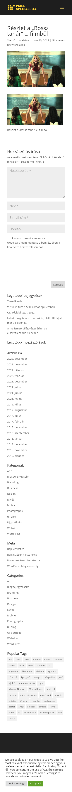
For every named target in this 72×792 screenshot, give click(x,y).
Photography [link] (15, 511)
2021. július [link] (14, 387)
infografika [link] (49, 677)
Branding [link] (13, 482)
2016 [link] (26, 659)
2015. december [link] (17, 444)
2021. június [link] (14, 393)
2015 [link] (17, 659)
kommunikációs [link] (27, 683)
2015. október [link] (15, 456)
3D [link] (10, 659)
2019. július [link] (14, 404)
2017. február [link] (15, 421)
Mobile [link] (11, 505)
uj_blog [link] (11, 516)
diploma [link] (41, 665)
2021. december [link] (17, 381)
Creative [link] (58, 659)
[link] (22, 7)
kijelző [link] (12, 683)
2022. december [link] (17, 358)
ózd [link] (60, 712)
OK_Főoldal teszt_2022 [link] (21, 312)
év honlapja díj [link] (47, 712)
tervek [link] (53, 706)
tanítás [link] (42, 706)
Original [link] (24, 700)
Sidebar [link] (31, 706)
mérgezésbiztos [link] (28, 695)
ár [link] (19, 712)
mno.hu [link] (12, 695)
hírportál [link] (13, 677)
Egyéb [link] (11, 499)
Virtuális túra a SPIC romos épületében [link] (31, 307)
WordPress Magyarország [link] (23, 566)
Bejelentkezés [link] (15, 549)
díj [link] (50, 665)
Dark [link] (30, 665)
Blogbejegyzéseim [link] (18, 476)
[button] (62, 9)
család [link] (12, 665)
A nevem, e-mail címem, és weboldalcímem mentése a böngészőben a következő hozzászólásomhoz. (33, 242)
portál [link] (12, 706)
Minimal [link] (51, 689)
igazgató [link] (25, 677)
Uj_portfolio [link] (14, 522)
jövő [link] (61, 677)
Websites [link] (12, 528)
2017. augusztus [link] (17, 410)
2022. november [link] (17, 364)
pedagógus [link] (49, 700)
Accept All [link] (35, 783)
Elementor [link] (27, 671)
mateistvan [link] (23, 40)
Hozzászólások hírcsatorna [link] (23, 560)
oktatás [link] (12, 700)
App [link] (9, 471)
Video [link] (11, 712)
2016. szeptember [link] (18, 433)
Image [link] (37, 677)
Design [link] (11, 494)
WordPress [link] (13, 533)
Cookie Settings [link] (16, 783)
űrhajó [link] (12, 718)
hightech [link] (51, 671)
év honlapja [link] (30, 712)
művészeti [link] (45, 695)
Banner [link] (37, 659)
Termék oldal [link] (15, 301)
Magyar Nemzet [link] (17, 689)
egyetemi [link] (13, 671)
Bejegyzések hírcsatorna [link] (22, 554)
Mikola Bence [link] (36, 689)
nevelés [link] (58, 695)
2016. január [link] (15, 438)
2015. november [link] (17, 450)
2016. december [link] (17, 427)
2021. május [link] (14, 398)
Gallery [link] (40, 671)
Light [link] (41, 683)
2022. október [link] (15, 370)
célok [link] (21, 665)
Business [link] (12, 488)
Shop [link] (21, 706)
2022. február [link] (15, 376)
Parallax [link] (36, 700)
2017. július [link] (14, 416)
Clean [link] (47, 659)
